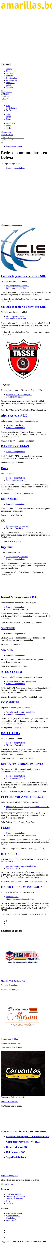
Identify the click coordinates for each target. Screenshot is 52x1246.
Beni (8, 105)
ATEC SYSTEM (11, 671)
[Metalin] (5, 94)
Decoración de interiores (10, 1043)
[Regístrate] (26, 132)
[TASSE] (23, 379)
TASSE (5, 384)
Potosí (8, 119)
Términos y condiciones (15, 1196)
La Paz (9, 110)
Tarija (8, 128)
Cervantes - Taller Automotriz (13, 1097)
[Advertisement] (26, 36)
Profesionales (11, 80)
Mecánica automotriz (9, 1101)
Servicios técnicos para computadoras (21, 835)
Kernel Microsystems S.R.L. (19, 597)
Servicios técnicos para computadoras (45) (27, 1136)
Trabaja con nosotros (14, 1199)
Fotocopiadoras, (12, 897)
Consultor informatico (14, 397)
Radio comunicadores (14, 809)
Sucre (8, 126)
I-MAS (5, 827)
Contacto (9, 1203)
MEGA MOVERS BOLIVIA (13, 981)
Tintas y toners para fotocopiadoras (20, 899)
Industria (9, 76)
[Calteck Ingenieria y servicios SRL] (23, 270)
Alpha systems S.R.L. (14, 415)
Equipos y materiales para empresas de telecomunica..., (28, 806)
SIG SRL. (7, 650)
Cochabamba (11, 108)
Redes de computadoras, (15, 478)
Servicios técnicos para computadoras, (21, 681)
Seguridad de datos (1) (17, 1157)
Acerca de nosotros (13, 1194)
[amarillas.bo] (7, 1184)
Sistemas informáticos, (15, 425)
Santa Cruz (10, 123)
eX (3, 520)
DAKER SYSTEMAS (15, 446)
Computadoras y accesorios (17, 480)
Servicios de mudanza (9, 985)
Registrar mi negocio (9, 1175)
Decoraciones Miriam (9, 1039)
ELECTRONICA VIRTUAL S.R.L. (23, 796)
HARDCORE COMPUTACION (22, 887)
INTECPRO (9, 854)
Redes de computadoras (15, 168)
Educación (10, 83)
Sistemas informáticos (14, 528)
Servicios (9, 87)
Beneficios (10, 1218)
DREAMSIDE (10, 498)
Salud (8, 85)
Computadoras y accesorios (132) (23, 1141)
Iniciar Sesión (11, 1220)
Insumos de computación (16, 288)
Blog (8, 1201)
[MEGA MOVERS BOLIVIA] (23, 978)
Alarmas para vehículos (15, 778)
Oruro (8, 114)
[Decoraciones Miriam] (23, 1037)
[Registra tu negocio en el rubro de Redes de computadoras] (11, 225)
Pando (8, 117)
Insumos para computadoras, (17, 286)
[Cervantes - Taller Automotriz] (23, 1095)
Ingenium (7, 547)
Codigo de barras (13, 868)
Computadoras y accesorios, (17, 526)
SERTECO (8, 628)
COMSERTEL (10, 702)
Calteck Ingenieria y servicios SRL (23, 276)
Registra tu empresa (14, 146)
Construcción (11, 78)
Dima (4, 468)
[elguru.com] (6, 91)
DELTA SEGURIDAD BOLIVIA (22, 763)
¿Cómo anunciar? (13, 1216)
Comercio (10, 73)
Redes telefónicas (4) (16, 1147)
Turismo (9, 69)
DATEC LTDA (10, 733)
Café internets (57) (15, 1152)
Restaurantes (11, 71)
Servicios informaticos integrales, (19, 394)
